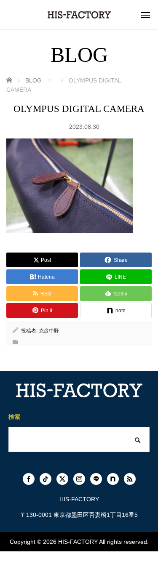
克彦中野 (49, 331)
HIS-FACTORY (78, 541)
